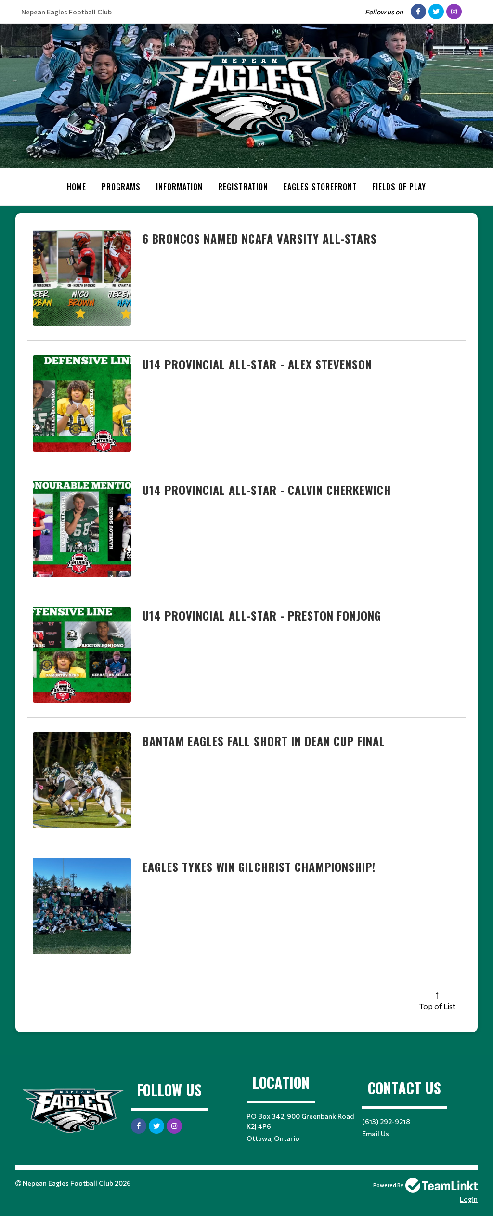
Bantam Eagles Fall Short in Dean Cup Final (264, 741)
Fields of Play (399, 187)
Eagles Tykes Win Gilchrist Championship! (259, 866)
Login (469, 1199)
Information (179, 187)
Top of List (437, 1005)
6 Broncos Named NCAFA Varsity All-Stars (260, 238)
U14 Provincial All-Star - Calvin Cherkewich (267, 489)
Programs (121, 187)
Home (76, 187)
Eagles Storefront (320, 187)
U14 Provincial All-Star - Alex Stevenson (257, 364)
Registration (243, 187)
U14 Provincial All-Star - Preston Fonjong (262, 615)
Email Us (375, 1133)
